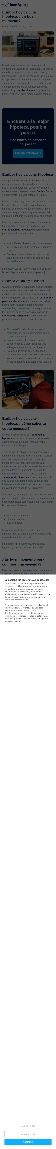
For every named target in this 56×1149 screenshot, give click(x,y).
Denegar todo (28, 1134)
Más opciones (28, 1126)
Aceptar (28, 1142)
